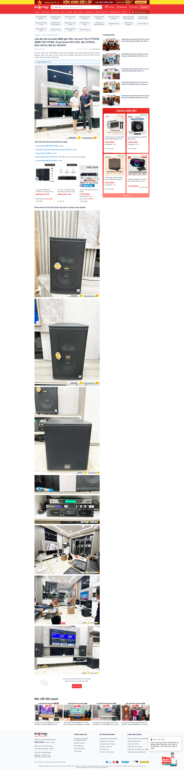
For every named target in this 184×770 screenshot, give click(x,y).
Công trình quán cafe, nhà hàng (55, 23)
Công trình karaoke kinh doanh (55, 17)
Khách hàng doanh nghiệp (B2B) (137, 738)
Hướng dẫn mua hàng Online (108, 738)
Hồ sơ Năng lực (79, 745)
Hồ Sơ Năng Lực (114, 12)
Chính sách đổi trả (133, 744)
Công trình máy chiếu (85, 23)
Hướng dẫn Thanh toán (107, 741)
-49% (90, 196)
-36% (114, 144)
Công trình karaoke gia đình (41, 17)
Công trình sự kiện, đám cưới (99, 17)
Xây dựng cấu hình (140, 12)
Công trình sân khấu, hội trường (84, 17)
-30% (114, 185)
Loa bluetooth (89, 12)
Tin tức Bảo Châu (79, 748)
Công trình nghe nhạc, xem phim (143, 17)
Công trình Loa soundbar (128, 23)
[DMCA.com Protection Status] (145, 762)
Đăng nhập (123, 7)
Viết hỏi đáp (77, 686)
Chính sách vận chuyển (134, 746)
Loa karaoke (45, 12)
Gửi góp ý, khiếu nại (106, 746)
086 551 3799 (46, 757)
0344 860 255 (39, 749)
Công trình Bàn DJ (143, 23)
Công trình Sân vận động (41, 29)
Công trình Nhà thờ (56, 29)
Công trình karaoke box (70, 17)
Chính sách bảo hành (134, 741)
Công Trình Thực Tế (101, 12)
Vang (75, 12)
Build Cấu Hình (104, 749)
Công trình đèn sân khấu (70, 29)
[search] (99, 7)
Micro (63, 12)
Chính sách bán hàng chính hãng (137, 749)
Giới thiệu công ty (79, 743)
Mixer (81, 12)
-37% (137, 144)
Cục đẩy (69, 12)
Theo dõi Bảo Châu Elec (82, 49)
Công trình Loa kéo (114, 23)
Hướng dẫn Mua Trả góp (107, 744)
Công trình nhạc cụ (85, 29)
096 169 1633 (45, 755)
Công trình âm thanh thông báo (113, 17)
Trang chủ (37, 35)
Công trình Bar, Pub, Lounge (70, 23)
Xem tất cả (126, 195)
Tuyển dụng (77, 751)
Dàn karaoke (55, 12)
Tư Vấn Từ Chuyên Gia (107, 752)
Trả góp (134, 7)
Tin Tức (124, 12)
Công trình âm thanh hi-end (41, 23)
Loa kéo (36, 12)
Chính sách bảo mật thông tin (136, 752)
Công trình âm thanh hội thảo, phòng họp (128, 17)
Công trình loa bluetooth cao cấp (99, 23)
